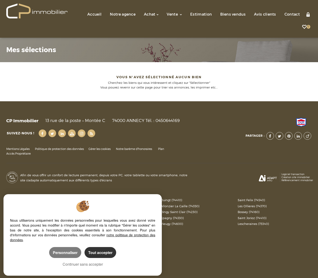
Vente (173, 14)
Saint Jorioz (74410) (252, 218)
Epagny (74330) (172, 218)
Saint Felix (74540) (251, 200)
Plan (161, 149)
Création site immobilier (295, 177)
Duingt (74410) (171, 200)
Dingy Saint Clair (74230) (179, 212)
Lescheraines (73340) (253, 224)
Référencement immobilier (297, 180)
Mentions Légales (18, 149)
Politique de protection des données (59, 149)
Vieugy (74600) (172, 224)
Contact (292, 14)
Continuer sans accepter (83, 264)
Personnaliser (65, 252)
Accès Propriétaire (18, 153)
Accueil (94, 14)
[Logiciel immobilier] (268, 177)
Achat (150, 14)
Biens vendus (233, 14)
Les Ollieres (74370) (252, 206)
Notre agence (122, 14)
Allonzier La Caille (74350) (180, 206)
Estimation (201, 14)
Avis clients (265, 14)
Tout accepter (100, 252)
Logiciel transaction (292, 174)
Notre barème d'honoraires (134, 149)
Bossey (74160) (248, 212)
